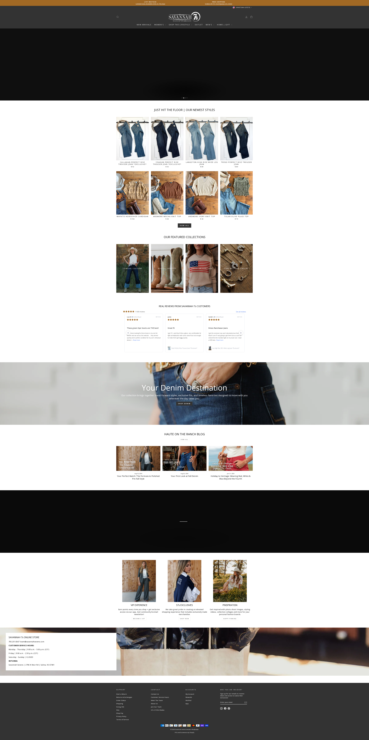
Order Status (121, 700)
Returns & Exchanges (124, 697)
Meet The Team (157, 700)
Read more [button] (136, 340)
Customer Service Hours (160, 697)
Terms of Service (122, 719)
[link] (144, 348)
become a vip (139, 619)
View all (184, 225)
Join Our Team (156, 707)
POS (176, 732)
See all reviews (241, 312)
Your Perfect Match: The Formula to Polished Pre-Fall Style (138, 477)
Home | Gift (224, 25)
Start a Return (121, 694)
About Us (154, 704)
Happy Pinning (230, 619)
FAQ (117, 710)
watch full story (185, 547)
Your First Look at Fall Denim (184, 476)
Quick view (132, 158)
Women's (159, 25)
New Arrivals (144, 25)
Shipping (119, 704)
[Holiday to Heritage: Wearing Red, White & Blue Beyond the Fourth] (231, 458)
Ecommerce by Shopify (187, 732)
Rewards (189, 697)
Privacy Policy (121, 716)
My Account (190, 694)
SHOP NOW (184, 619)
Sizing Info (120, 707)
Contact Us (155, 694)
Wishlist (189, 700)
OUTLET (199, 25)
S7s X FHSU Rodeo (157, 710)
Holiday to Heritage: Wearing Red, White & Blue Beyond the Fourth (231, 477)
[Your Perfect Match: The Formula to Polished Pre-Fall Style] (138, 458)
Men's (209, 25)
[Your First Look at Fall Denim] (184, 458)
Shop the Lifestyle (180, 25)
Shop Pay (119, 713)
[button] (128, 333)
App (187, 704)
